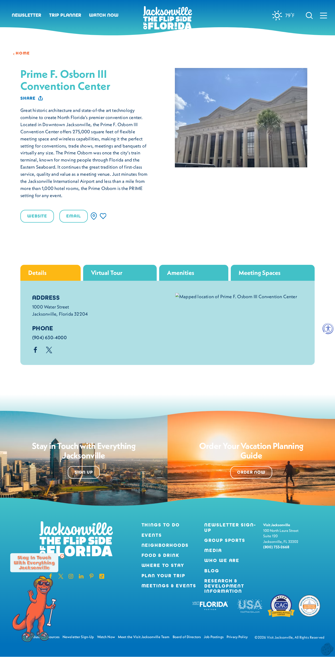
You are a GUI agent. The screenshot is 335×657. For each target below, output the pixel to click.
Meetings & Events (169, 585)
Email (73, 216)
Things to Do (161, 524)
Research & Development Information (224, 586)
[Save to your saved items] (103, 216)
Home (23, 53)
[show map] (94, 216)
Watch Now (103, 15)
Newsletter (26, 15)
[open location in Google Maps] (236, 296)
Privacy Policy (237, 637)
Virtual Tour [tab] (106, 273)
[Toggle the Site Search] (309, 15)
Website (37, 216)
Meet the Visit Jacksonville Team (144, 637)
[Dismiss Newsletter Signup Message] (62, 556)
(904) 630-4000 (49, 337)
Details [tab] (37, 273)
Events (152, 535)
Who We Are (221, 560)
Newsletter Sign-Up (230, 527)
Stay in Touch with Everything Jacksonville (34, 563)
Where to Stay (163, 565)
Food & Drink (160, 555)
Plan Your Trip (163, 575)
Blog (211, 571)
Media (213, 550)
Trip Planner (65, 15)
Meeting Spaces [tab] (260, 273)
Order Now (251, 472)
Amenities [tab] (180, 273)
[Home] (167, 19)
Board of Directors (187, 637)
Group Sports (224, 540)
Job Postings (214, 637)
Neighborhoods (165, 545)
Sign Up (84, 472)
